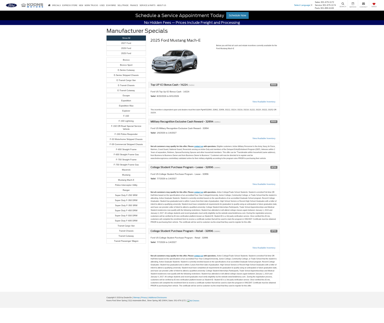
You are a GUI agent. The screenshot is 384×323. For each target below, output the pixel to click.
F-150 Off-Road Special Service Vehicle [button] (126, 127)
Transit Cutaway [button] (126, 236)
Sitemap (136, 298)
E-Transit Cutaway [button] (126, 90)
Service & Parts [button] (147, 5)
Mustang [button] (126, 175)
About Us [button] (161, 5)
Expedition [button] (126, 100)
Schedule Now (237, 15)
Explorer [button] (126, 111)
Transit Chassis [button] (126, 231)
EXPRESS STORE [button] (69, 5)
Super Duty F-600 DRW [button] (126, 220)
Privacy (144, 298)
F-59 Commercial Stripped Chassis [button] (126, 144)
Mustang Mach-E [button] (126, 180)
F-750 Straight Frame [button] (126, 159)
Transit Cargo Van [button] (126, 226)
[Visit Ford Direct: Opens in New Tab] (193, 301)
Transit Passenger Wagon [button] (126, 241)
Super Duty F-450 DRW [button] (126, 210)
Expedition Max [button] (126, 105)
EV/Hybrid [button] (111, 5)
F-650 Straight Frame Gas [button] (126, 154)
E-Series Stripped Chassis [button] (126, 75)
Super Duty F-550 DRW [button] (126, 215)
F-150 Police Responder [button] (126, 134)
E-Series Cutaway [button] (126, 70)
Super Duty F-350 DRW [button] (126, 200)
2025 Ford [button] (126, 53)
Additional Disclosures (157, 298)
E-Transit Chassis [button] (126, 85)
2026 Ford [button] (126, 48)
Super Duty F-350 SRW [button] (126, 205)
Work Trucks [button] (91, 5)
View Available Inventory (263, 101)
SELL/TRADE (123, 5)
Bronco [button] (126, 60)
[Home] (49, 5)
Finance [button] (134, 5)
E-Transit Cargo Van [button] (126, 80)
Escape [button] (126, 95)
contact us (198, 146)
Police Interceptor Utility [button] (126, 185)
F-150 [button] (126, 116)
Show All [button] (126, 38)
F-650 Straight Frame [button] (126, 149)
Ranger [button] (126, 190)
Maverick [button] (126, 170)
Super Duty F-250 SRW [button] (126, 195)
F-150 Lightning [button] (126, 121)
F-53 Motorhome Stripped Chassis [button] (126, 139)
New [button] (81, 5)
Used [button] (102, 5)
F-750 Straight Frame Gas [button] (126, 164)
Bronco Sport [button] (126, 65)
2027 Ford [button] (126, 43)
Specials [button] (56, 5)
